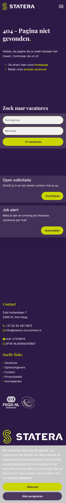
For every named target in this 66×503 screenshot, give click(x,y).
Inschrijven (53, 196)
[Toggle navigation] (61, 6)
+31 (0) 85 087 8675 (19, 325)
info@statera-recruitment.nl (23, 330)
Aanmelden (52, 230)
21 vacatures (33, 141)
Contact (10, 372)
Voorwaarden (13, 381)
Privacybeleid (13, 376)
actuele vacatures (35, 69)
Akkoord (32, 487)
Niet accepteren (32, 496)
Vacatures (11, 362)
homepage (41, 64)
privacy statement (19, 478)
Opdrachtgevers (15, 367)
